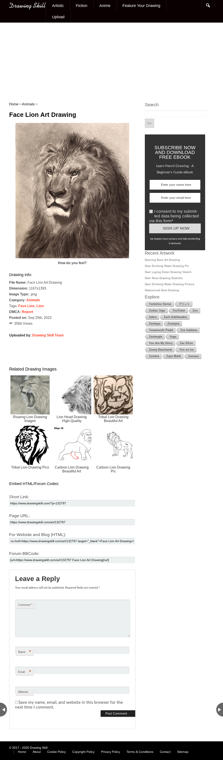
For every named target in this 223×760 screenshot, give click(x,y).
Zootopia (173, 323)
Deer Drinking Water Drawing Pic (167, 266)
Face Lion (26, 306)
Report (27, 312)
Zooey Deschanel (160, 349)
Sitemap (182, 751)
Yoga (172, 336)
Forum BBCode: (24, 553)
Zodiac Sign (157, 310)
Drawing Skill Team (48, 335)
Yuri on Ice (186, 349)
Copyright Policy (83, 751)
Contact (165, 751)
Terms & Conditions (140, 751)
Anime (104, 5)
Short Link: (19, 497)
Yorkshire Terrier (160, 304)
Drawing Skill (38, 747)
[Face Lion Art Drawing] (72, 257)
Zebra (153, 317)
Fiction (81, 5)
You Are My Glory (161, 343)
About (37, 751)
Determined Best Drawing (162, 290)
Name (24, 652)
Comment (25, 605)
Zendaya (154, 323)
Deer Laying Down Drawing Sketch (168, 272)
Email (24, 672)
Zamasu (193, 356)
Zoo (195, 310)
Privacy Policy (110, 751)
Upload (58, 17)
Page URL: (19, 515)
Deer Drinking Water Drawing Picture (169, 284)
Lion (40, 306)
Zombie (154, 356)
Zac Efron (186, 343)
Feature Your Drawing (141, 5)
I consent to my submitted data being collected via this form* (174, 216)
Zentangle (155, 336)
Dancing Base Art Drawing (162, 260)
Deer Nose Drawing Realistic (164, 278)
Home (22, 751)
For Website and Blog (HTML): (37, 534)
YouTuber (178, 310)
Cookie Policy (56, 751)
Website (23, 692)
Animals (33, 300)
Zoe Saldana (188, 330)
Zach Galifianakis (175, 317)
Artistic (58, 5)
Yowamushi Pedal (161, 330)
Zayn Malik (173, 356)
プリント (184, 304)
